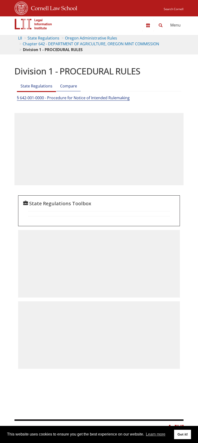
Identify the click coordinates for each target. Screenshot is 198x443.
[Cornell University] (21, 7)
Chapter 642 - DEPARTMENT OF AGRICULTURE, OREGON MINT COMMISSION (91, 43)
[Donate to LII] (148, 25)
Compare (68, 86)
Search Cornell (174, 9)
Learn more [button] (155, 434)
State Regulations (43, 38)
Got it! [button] (182, 434)
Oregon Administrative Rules (91, 38)
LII (20, 38)
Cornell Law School (52, 7)
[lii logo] (33, 24)
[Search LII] (160, 25)
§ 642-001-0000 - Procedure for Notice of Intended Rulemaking (73, 97)
